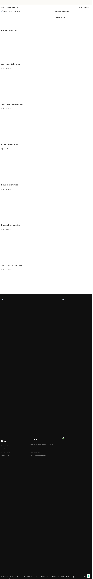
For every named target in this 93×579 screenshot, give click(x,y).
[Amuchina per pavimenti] (45, 86)
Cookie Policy (5, 455)
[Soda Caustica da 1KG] (45, 247)
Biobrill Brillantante (9, 144)
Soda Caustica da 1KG (11, 265)
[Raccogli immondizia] (45, 207)
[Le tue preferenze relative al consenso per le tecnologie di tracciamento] (88, 576)
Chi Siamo (4, 449)
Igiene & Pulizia (12, 7)
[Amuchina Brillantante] (45, 46)
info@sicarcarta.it (76, 577)
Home (3, 7)
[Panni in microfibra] (46, 166)
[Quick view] (8, 71)
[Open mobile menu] (2, 2)
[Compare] (3, 71)
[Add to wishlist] (46, 59)
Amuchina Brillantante (11, 64)
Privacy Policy (5, 452)
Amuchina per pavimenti (12, 104)
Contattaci (4, 445)
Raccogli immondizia (10, 225)
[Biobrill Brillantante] (45, 126)
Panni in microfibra (9, 185)
